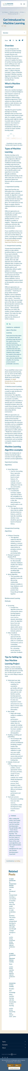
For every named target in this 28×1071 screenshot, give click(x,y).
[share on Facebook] (10, 40)
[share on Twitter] (13, 40)
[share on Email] (19, 40)
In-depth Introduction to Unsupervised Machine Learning (13, 381)
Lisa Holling (17, 861)
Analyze (6, 12)
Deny (9, 1065)
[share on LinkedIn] (16, 40)
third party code (16, 1060)
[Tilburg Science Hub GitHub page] (2, 1058)
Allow (17, 1065)
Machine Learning (14, 12)
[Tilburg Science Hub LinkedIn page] (7, 1058)
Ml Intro (22, 12)
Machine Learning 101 (13, 14)
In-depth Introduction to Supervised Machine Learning (13, 241)
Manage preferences (14, 1068)
